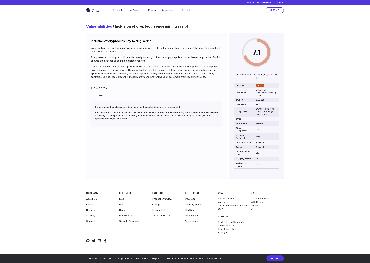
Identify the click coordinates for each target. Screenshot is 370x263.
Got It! (275, 258)
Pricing (152, 10)
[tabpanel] (156, 114)
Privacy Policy (212, 258)
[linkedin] (99, 241)
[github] (88, 241)
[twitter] (93, 241)
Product (117, 10)
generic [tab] (100, 96)
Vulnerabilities (99, 26)
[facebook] (105, 241)
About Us (187, 10)
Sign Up (274, 10)
